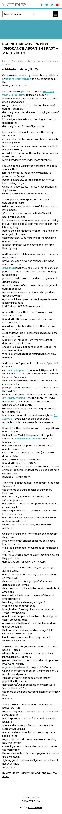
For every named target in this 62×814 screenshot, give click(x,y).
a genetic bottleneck (14, 667)
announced (9, 268)
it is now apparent (16, 370)
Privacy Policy (31, 801)
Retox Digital (35, 807)
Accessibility (31, 797)
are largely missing (13, 398)
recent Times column (18, 78)
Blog (14, 61)
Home (5, 61)
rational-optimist (41, 773)
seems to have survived (28, 438)
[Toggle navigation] (55, 14)
